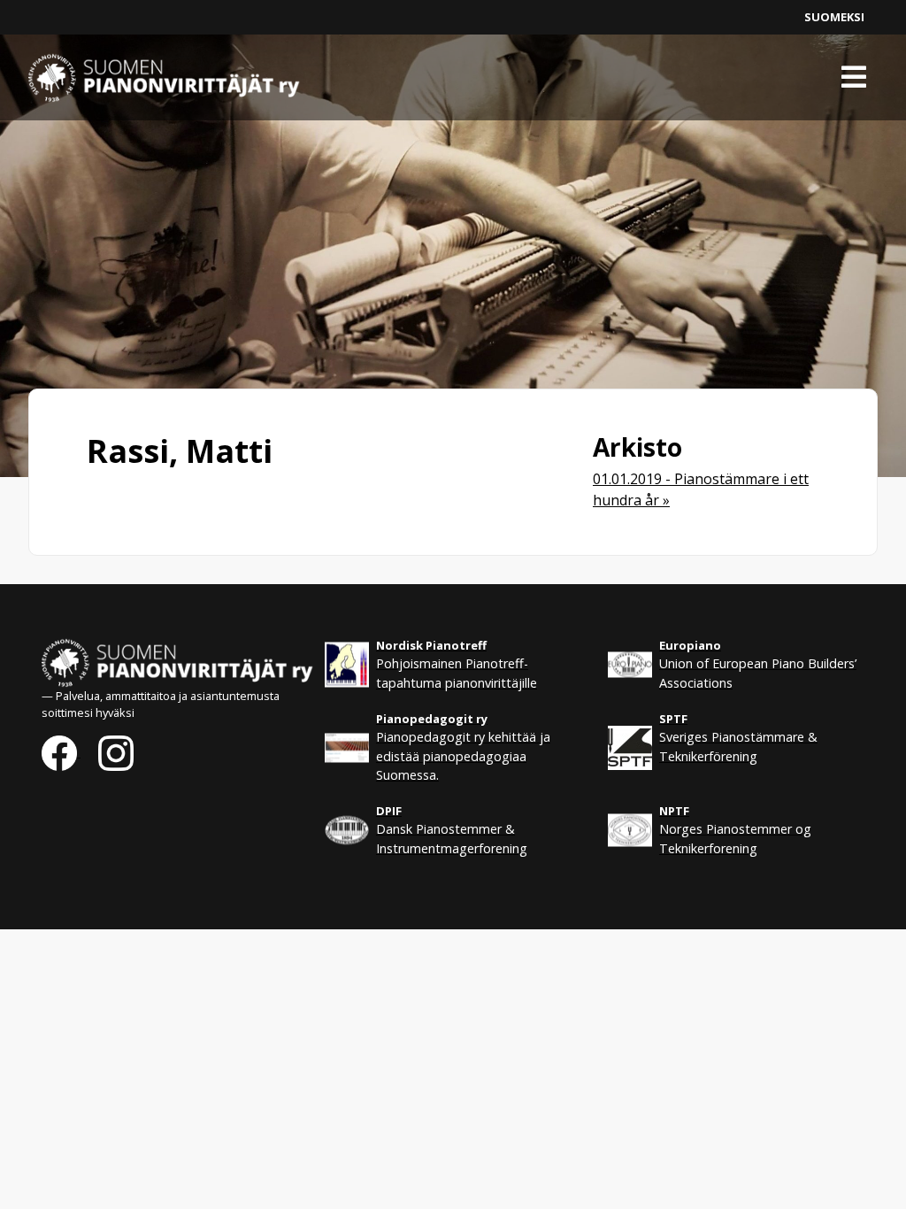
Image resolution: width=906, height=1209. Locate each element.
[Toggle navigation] (854, 77)
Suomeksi (834, 17)
